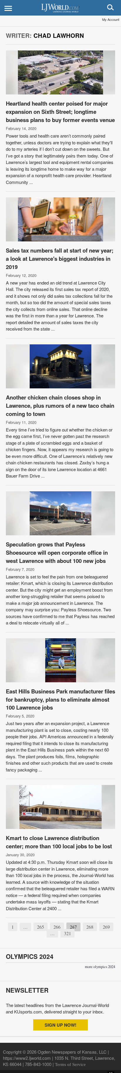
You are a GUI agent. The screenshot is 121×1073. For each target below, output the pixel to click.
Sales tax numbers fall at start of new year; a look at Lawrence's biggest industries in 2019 (59, 258)
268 (89, 927)
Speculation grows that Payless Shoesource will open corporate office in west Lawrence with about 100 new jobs (57, 552)
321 (67, 933)
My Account (110, 19)
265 (40, 927)
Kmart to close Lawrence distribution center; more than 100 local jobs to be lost (59, 842)
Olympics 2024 (29, 956)
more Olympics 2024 (100, 966)
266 (56, 927)
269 (106, 927)
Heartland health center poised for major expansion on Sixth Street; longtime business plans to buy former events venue (60, 111)
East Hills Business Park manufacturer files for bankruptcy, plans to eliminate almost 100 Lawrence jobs (60, 699)
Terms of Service (70, 1064)
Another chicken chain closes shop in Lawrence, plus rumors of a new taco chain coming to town (60, 405)
